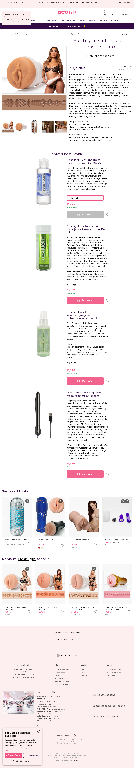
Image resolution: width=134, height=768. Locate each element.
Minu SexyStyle (124, 2)
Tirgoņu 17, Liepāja (44, 704)
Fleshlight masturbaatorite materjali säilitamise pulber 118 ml (86, 229)
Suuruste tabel (59, 678)
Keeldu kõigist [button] (31, 755)
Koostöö (84, 675)
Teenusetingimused (114, 672)
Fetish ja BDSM (68, 20)
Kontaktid (84, 672)
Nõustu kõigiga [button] (13, 755)
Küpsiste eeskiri (112, 675)
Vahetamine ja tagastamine (64, 681)
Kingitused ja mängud (110, 20)
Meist (83, 670)
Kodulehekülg (7, 34)
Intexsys (75, 760)
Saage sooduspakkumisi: (67, 632)
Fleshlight (128, 69)
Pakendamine (59, 672)
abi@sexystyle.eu (28, 677)
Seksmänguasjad (49, 20)
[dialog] (22, 746)
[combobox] (38, 731)
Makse (56, 675)
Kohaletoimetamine (61, 670)
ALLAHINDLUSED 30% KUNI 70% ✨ (67, 26)
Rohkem (40, 726)
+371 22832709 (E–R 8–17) (14, 2)
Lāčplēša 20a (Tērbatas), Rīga (48, 701)
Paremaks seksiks (87, 20)
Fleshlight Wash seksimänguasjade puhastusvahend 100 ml (82, 315)
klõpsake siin (21, 22)
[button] (5, 80)
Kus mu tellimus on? (62, 684)
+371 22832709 (29, 674)
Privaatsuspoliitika (114, 670)
